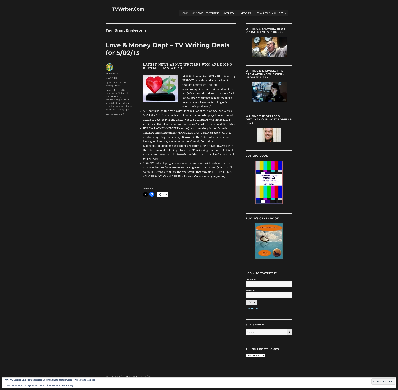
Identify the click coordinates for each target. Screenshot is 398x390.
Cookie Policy (67, 385)
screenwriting (113, 99)
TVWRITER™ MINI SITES (270, 13)
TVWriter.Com (128, 9)
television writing (120, 103)
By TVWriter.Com (114, 82)
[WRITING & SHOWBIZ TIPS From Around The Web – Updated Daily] (269, 92)
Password (250, 290)
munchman (112, 73)
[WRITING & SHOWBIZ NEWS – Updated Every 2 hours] (269, 47)
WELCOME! (197, 13)
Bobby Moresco (113, 90)
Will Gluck (111, 109)
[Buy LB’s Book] (269, 182)
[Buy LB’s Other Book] (269, 241)
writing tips (123, 109)
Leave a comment (115, 114)
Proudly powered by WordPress (138, 376)
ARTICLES (245, 13)
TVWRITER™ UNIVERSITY (220, 13)
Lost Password (253, 308)
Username (251, 279)
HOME (184, 13)
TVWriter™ (126, 106)
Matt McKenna (113, 96)
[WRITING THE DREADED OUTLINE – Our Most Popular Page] (269, 135)
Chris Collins (124, 93)
